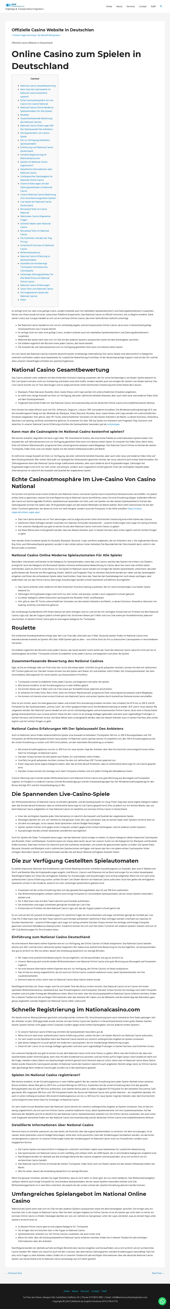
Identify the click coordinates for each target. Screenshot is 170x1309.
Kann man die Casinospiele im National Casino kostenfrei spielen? (35, 93)
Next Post (158, 1273)
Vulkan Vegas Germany (24, 35)
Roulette (24, 114)
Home (109, 6)
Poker (23, 299)
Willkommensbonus (30, 252)
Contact (143, 6)
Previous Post (14, 1273)
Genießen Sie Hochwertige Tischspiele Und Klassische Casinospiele (34, 267)
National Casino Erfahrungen (35, 285)
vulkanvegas (113, 424)
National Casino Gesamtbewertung (38, 85)
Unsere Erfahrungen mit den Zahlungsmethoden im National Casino (36, 187)
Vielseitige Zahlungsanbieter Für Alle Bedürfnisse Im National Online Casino (36, 278)
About (119, 6)
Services (131, 6)
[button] (161, 6)
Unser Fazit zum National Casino (36, 288)
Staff (153, 6)
